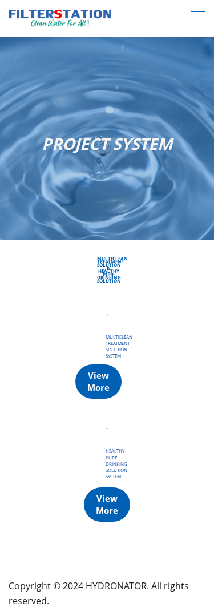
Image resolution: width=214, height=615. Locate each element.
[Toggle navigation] (198, 18)
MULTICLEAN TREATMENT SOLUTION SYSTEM (119, 346)
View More (98, 381)
